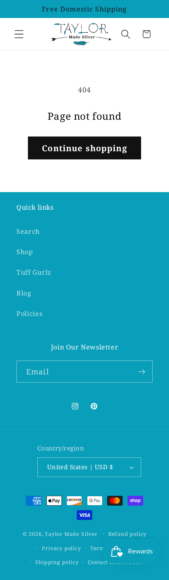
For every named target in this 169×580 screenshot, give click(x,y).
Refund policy (127, 533)
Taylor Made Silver (71, 533)
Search (28, 231)
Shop (24, 251)
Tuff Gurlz (33, 272)
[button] (19, 34)
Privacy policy (61, 548)
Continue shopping (84, 148)
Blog (24, 293)
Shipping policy (56, 562)
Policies (29, 313)
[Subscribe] (141, 372)
